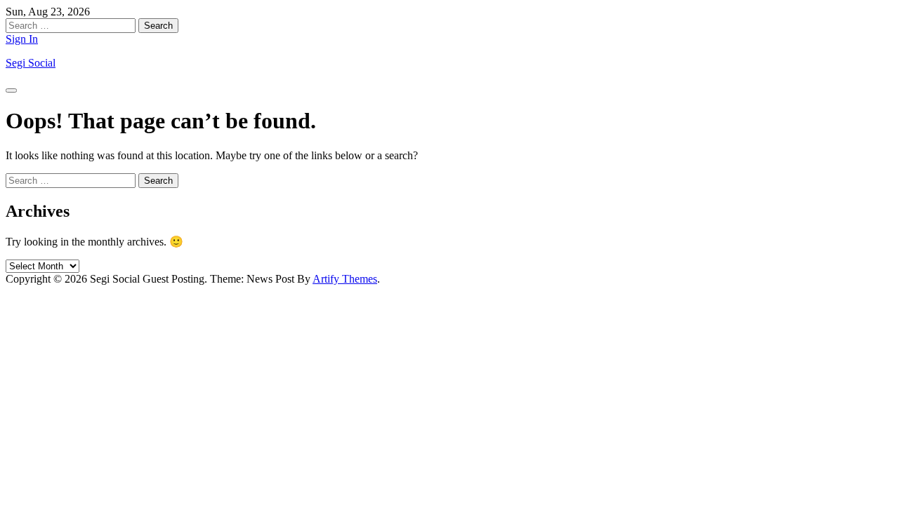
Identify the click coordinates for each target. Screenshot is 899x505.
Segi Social (30, 63)
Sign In (22, 39)
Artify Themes (345, 279)
